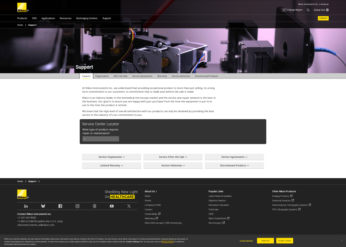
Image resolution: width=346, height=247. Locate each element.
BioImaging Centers (87, 18)
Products (22, 18)
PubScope (213, 209)
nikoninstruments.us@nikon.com (35, 225)
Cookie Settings (246, 240)
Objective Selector (217, 200)
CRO (34, 18)
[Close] (342, 241)
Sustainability (151, 213)
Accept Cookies (284, 240)
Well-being (150, 218)
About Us (150, 191)
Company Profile (153, 204)
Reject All (265, 240)
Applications (48, 18)
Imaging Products (280, 196)
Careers (148, 209)
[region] (173, 241)
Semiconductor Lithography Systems (290, 204)
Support (106, 18)
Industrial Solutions (281, 200)
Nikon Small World (217, 218)
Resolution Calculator (219, 204)
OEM (211, 213)
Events (148, 200)
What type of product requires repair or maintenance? (100, 131)
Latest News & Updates (220, 196)
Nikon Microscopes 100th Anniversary (163, 222)
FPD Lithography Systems (284, 209)
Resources (65, 18)
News (147, 196)
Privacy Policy (167, 241)
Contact (323, 18)
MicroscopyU (215, 222)
